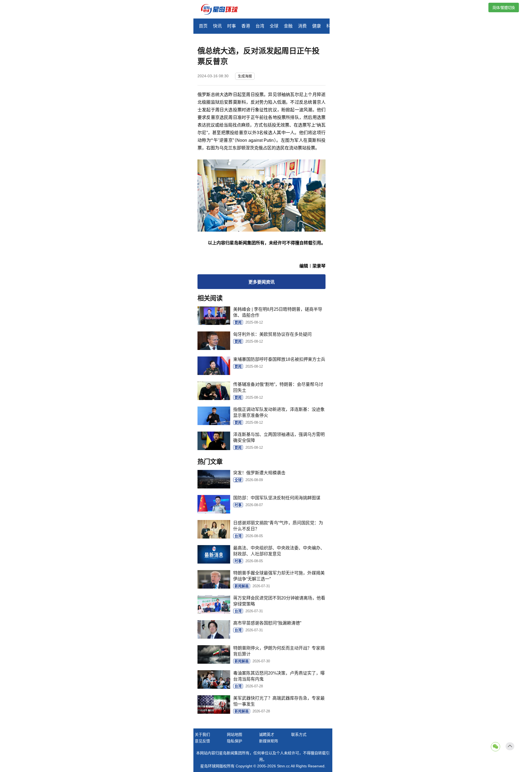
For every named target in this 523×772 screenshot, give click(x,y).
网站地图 (234, 734)
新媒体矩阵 (268, 741)
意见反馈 (202, 741)
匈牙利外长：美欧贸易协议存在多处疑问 (272, 334)
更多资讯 (261, 282)
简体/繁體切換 (503, 8)
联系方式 (298, 734)
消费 (302, 26)
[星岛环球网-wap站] (223, 10)
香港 (245, 26)
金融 (288, 26)
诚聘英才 (266, 734)
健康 (316, 26)
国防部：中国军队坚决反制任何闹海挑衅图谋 (276, 498)
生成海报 (245, 76)
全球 (274, 26)
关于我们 (202, 734)
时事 (231, 26)
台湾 (260, 26)
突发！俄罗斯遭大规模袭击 (259, 472)
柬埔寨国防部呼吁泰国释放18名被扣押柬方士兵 (279, 359)
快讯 (217, 26)
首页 (203, 26)
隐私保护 (234, 741)
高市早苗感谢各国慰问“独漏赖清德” (267, 623)
